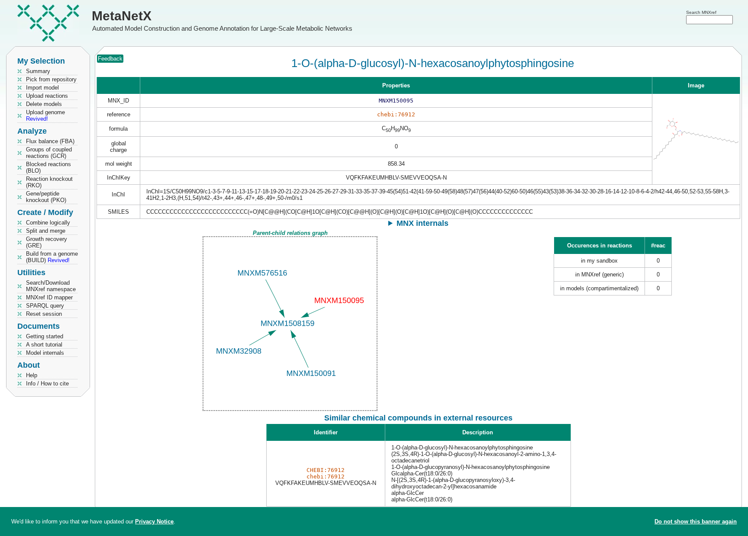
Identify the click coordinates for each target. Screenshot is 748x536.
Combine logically (48, 222)
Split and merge (45, 231)
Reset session (44, 314)
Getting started (44, 336)
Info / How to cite (47, 383)
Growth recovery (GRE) (46, 242)
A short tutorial (44, 344)
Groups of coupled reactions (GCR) (49, 152)
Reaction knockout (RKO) (49, 182)
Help (31, 375)
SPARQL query (45, 305)
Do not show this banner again (695, 521)
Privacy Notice (154, 521)
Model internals (45, 353)
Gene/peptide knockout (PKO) (46, 196)
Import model (42, 87)
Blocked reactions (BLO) (48, 167)
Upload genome (45, 115)
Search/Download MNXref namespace (51, 285)
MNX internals (422, 223)
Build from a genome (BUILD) (52, 256)
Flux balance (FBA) (50, 141)
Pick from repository (51, 79)
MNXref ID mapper (49, 297)
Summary (38, 71)
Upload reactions (47, 96)
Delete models (44, 104)
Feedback (110, 58)
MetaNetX (122, 16)
